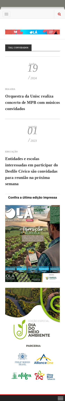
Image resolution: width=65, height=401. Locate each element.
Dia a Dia (10, 89)
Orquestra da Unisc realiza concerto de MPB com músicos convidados (32, 102)
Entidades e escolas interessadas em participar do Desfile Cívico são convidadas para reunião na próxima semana (31, 171)
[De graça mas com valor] (32, 29)
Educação (11, 152)
